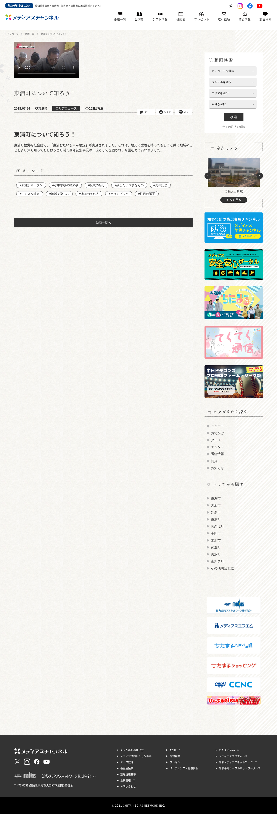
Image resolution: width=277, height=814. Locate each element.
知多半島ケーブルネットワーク (237, 768)
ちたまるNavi (227, 750)
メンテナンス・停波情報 (184, 768)
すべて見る (233, 199)
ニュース (217, 426)
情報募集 (175, 756)
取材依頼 (224, 19)
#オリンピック (119, 194)
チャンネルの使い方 (132, 750)
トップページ (11, 34)
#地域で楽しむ (59, 194)
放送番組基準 (128, 774)
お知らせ (217, 468)
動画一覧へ (103, 222)
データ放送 (126, 762)
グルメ (216, 440)
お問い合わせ (128, 786)
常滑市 (216, 540)
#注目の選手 (146, 194)
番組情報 (217, 454)
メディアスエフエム (230, 756)
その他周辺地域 (222, 568)
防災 (214, 461)
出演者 (139, 19)
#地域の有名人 (89, 194)
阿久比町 (217, 526)
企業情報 (125, 780)
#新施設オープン (31, 185)
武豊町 (216, 547)
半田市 (216, 533)
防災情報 (245, 19)
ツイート (149, 112)
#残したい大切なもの (129, 185)
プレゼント (201, 19)
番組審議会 (126, 768)
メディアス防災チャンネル (135, 756)
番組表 (180, 19)
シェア (167, 112)
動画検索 (265, 19)
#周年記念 (160, 185)
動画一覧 (29, 34)
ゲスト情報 (160, 19)
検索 (233, 117)
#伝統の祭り (96, 185)
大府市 (216, 505)
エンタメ (217, 447)
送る (186, 112)
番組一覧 (120, 19)
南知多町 (217, 561)
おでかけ (217, 433)
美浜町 (216, 554)
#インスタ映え (30, 194)
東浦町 (216, 519)
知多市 (216, 512)
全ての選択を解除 (233, 126)
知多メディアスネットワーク (236, 762)
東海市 (216, 498)
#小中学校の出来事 (65, 185)
